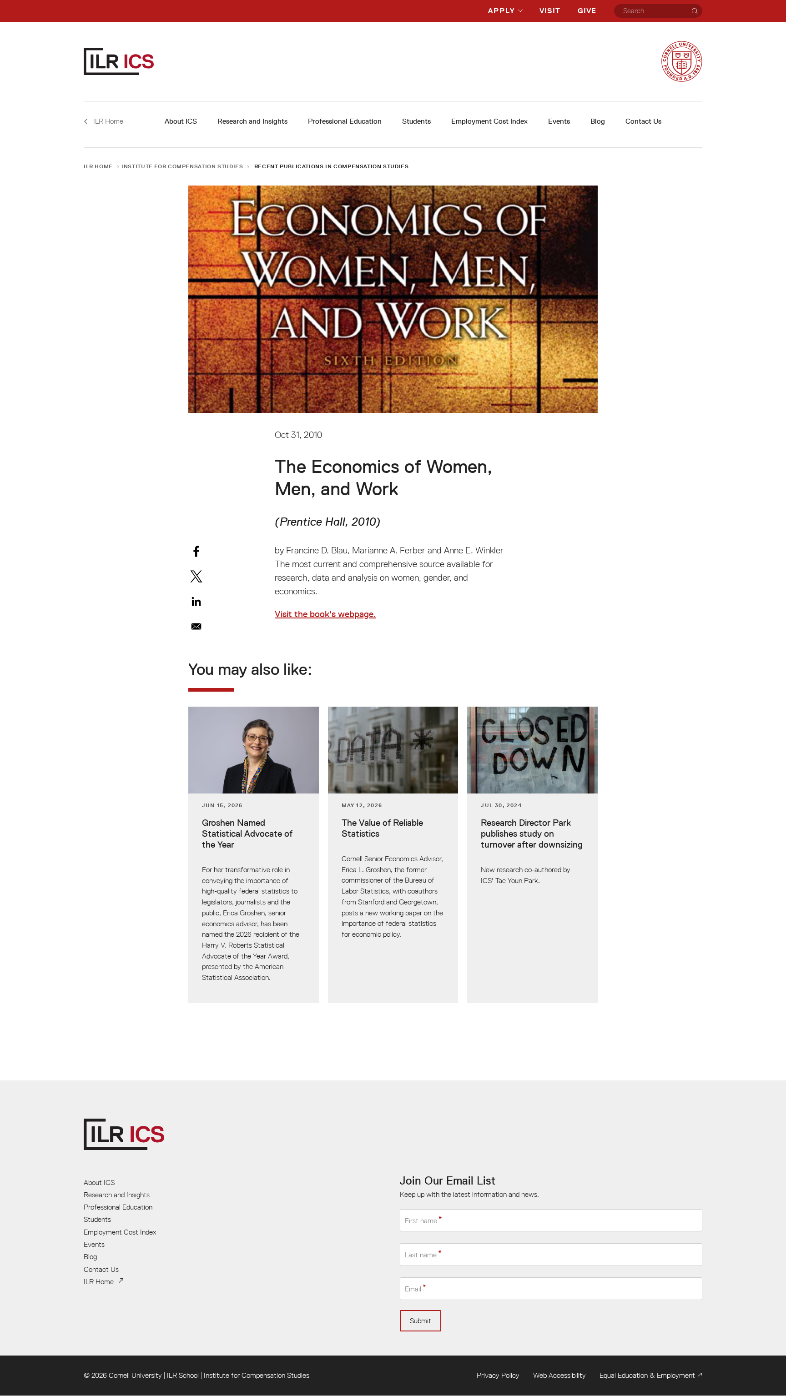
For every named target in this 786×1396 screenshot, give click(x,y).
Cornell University (135, 1375)
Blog (597, 121)
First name (421, 1220)
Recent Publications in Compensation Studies (331, 166)
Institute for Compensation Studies (182, 166)
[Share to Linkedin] (196, 601)
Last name (421, 1255)
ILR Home (98, 166)
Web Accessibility (559, 1375)
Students (416, 121)
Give (587, 10)
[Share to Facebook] (196, 551)
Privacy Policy (498, 1375)
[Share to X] (196, 576)
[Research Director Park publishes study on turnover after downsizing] (532, 855)
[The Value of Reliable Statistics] (393, 855)
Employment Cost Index (489, 121)
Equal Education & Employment (647, 1375)
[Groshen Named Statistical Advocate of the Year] (253, 855)
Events (559, 121)
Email (413, 1289)
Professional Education (345, 121)
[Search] (694, 11)
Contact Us (643, 121)
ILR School (183, 1375)
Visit (549, 10)
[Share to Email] (196, 626)
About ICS (181, 121)
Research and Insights (252, 121)
